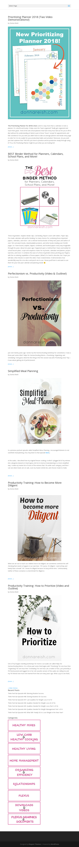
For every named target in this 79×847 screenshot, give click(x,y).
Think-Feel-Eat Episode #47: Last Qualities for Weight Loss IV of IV (30, 700)
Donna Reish (14, 23)
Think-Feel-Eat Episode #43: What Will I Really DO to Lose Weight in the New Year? (35, 712)
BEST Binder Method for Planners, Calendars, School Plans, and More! (35, 155)
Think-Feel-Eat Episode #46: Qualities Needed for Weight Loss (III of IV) (31, 703)
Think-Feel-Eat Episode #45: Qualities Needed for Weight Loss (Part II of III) (33, 706)
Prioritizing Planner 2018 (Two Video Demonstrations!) (30, 18)
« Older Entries (13, 688)
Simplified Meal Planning (23, 371)
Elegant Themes (35, 844)
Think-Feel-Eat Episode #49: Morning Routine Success (26, 693)
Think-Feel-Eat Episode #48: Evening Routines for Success (27, 697)
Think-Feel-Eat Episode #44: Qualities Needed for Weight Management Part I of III (35, 709)
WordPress (55, 844)
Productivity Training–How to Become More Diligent (35, 484)
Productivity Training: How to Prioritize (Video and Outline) (38, 587)
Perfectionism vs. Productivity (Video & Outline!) (37, 273)
